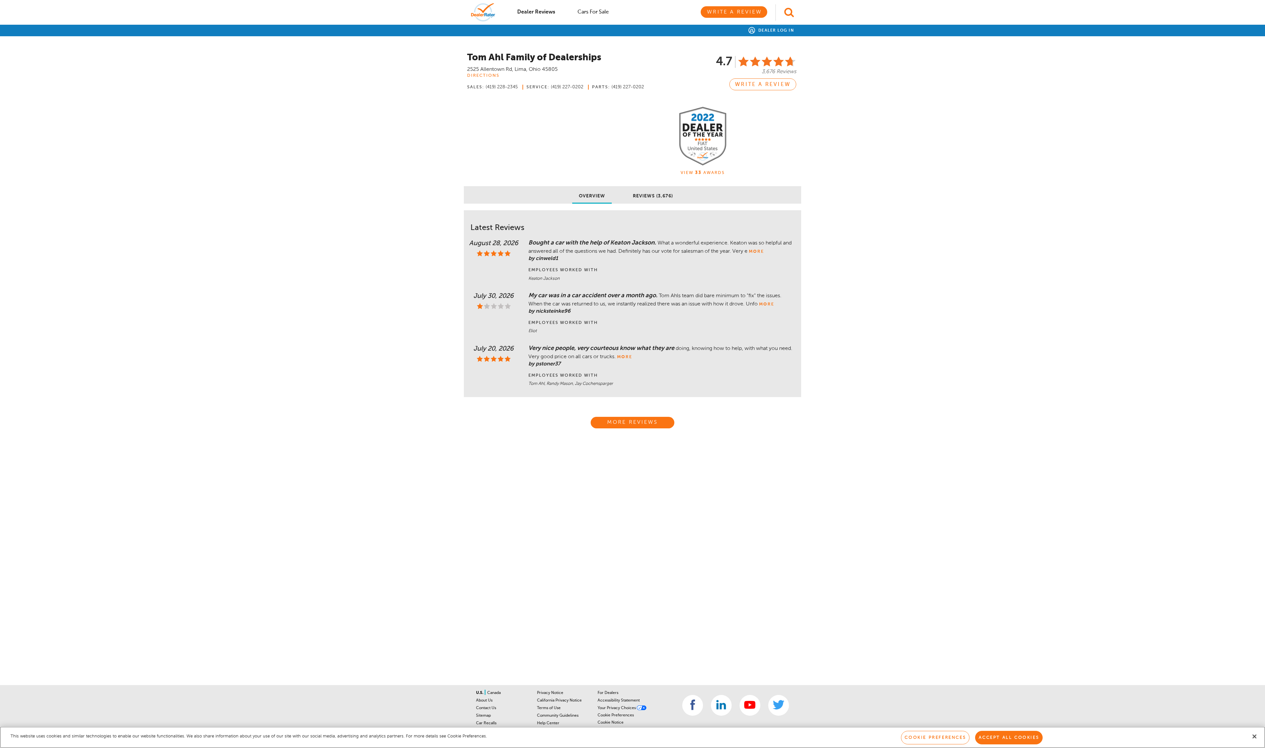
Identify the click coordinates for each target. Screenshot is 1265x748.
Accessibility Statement (619, 701)
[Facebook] (692, 705)
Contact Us (486, 708)
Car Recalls (486, 723)
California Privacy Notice (559, 701)
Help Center (548, 723)
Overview (592, 196)
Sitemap (483, 716)
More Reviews (632, 422)
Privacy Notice (550, 693)
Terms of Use (549, 708)
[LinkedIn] (721, 705)
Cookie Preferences (616, 715)
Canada (494, 693)
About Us (484, 701)
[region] (632, 737)
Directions (483, 75)
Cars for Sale (593, 12)
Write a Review (734, 12)
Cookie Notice (611, 723)
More (756, 251)
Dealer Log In (775, 31)
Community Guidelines (557, 716)
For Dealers (608, 693)
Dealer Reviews (536, 12)
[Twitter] (778, 705)
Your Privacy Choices (617, 708)
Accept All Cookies (1009, 737)
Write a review (763, 84)
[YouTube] (750, 705)
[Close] (1254, 736)
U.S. (480, 693)
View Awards (703, 173)
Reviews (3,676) (653, 196)
